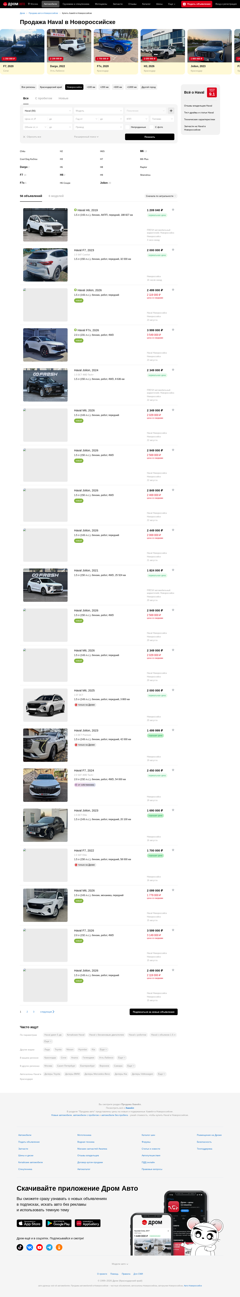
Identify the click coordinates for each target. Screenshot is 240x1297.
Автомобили (50, 4)
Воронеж (104, 1065)
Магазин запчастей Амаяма (92, 1148)
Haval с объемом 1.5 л (163, 1034)
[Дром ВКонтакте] (29, 1247)
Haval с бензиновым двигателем (106, 1034)
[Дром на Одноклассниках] (59, 1247)
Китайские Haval (75, 1034)
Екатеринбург (87, 1065)
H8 (119, 167)
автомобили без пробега (114, 1115)
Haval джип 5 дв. (53, 1034)
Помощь (114, 1274)
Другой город (149, 87)
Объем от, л (31, 127)
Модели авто (119, 1264)
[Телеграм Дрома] (49, 1247)
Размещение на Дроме (209, 1135)
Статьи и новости (151, 1148)
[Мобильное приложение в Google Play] (59, 1223)
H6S (119, 151)
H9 (119, 175)
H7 (119, 159)
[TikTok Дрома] (20, 1247)
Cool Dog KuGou (38, 159)
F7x (38, 183)
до (101, 119)
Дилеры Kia (121, 1074)
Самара (118, 1065)
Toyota (58, 1049)
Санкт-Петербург (66, 1065)
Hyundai (82, 1049)
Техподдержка (204, 1148)
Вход (226, 4)
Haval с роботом (137, 1034)
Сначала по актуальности (159, 196)
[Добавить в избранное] (173, 209)
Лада (47, 1049)
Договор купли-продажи (90, 1162)
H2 (78, 151)
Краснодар (50, 1057)
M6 (159, 151)
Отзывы (132, 4)
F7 (38, 175)
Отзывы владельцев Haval (198, 105)
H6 (78, 175)
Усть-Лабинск (106, 1057)
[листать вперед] (230, 51)
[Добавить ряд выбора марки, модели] (171, 110)
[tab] (26, 100)
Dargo (38, 167)
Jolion (119, 183)
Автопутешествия (151, 1155)
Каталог (146, 4)
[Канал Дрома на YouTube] (39, 1247)
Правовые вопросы (152, 1169)
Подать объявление (29, 1142)
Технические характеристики (199, 119)
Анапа (74, 1057)
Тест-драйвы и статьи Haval (199, 112)
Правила (126, 1274)
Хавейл (130, 1108)
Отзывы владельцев (88, 1155)
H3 (78, 159)
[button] (48, 1041)
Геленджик (88, 1057)
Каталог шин (148, 1135)
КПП (129, 119)
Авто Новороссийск (193, 1286)
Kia (93, 1049)
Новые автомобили (61, 1115)
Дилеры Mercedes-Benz (97, 1074)
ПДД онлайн (148, 1162)
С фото (159, 127)
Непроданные (138, 127)
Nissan (69, 1049)
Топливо (156, 119)
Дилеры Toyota (52, 1074)
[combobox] (47, 110)
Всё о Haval (194, 92)
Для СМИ (138, 1274)
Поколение (132, 110)
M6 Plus (159, 159)
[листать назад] (10, 51)
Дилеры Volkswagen (142, 1074)
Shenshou (159, 175)
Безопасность (204, 1142)
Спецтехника (25, 1169)
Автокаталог (83, 1169)
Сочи (63, 1057)
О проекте (102, 1274)
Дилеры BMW (72, 1074)
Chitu (38, 151)
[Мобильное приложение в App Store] (29, 1223)
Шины (159, 4)
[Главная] (14, 4)
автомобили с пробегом (86, 1115)
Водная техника (85, 1142)
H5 (78, 167)
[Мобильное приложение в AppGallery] (88, 1223)
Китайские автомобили (30, 1162)
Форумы (146, 1142)
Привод (80, 127)
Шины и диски (25, 1155)
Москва (34, 4)
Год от (79, 119)
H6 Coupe (78, 183)
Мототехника (84, 1135)
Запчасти (118, 4)
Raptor (159, 167)
